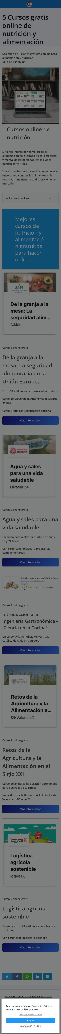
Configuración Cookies (30, 1026)
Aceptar (30, 1020)
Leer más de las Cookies (30, 1014)
